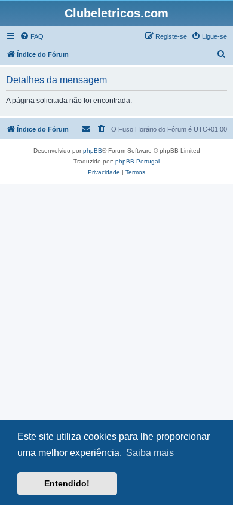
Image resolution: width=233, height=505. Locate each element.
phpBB (92, 150)
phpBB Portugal (137, 161)
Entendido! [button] (67, 483)
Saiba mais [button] (150, 453)
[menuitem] (32, 36)
